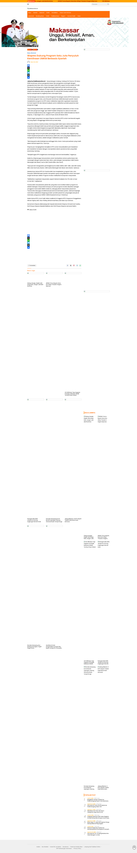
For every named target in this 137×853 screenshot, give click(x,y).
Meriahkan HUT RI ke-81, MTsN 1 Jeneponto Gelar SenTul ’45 (95, 811)
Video (79, 16)
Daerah (35, 12)
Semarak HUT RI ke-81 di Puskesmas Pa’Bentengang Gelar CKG (97, 806)
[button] (108, 4)
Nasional (42, 12)
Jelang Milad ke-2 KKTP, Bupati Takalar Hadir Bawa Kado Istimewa (73, 520)
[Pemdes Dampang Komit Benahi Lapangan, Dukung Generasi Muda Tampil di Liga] (54, 458)
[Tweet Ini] (71, 265)
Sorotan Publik (71, 16)
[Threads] (54, 75)
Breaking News (40, 16)
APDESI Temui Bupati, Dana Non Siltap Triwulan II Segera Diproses (55, 1)
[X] (54, 68)
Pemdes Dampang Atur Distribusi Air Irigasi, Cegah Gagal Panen (34, 646)
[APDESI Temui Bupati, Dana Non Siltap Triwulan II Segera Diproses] (54, 277)
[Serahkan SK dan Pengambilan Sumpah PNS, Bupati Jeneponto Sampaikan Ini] (54, 584)
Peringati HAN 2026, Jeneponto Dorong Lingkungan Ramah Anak (34, 520)
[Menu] (28, 4)
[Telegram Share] (77, 265)
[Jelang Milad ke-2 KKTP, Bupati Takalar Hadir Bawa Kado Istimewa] (73, 458)
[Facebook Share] (67, 265)
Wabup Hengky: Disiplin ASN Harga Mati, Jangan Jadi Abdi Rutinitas (35, 284)
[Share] (54, 77)
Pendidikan (55, 12)
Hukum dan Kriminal (65, 12)
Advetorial (31, 16)
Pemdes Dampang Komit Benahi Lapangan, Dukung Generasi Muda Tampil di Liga (54, 520)
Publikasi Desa (55, 16)
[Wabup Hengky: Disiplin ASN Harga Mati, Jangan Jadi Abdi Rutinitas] (35, 277)
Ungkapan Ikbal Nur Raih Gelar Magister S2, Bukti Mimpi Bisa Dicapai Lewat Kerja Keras (98, 817)
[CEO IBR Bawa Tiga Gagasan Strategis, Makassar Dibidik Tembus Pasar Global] (73, 331)
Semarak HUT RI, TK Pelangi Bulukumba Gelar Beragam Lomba (98, 834)
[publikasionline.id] (32, 8)
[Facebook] (54, 65)
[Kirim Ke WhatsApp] (80, 265)
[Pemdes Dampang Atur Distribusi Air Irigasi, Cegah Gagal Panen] (35, 584)
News (29, 12)
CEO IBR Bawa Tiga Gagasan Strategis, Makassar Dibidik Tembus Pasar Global (103, 1)
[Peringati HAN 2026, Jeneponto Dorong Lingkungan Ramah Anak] (35, 458)
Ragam (63, 16)
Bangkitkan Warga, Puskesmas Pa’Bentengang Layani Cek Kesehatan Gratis (97, 800)
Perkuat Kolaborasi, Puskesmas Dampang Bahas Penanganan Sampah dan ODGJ (98, 828)
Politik (47, 12)
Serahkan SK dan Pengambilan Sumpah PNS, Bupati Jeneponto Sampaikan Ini (54, 646)
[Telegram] (54, 73)
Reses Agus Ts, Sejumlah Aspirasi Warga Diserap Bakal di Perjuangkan (98, 822)
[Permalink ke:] (28, 62)
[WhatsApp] (54, 70)
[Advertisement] (54, 223)
